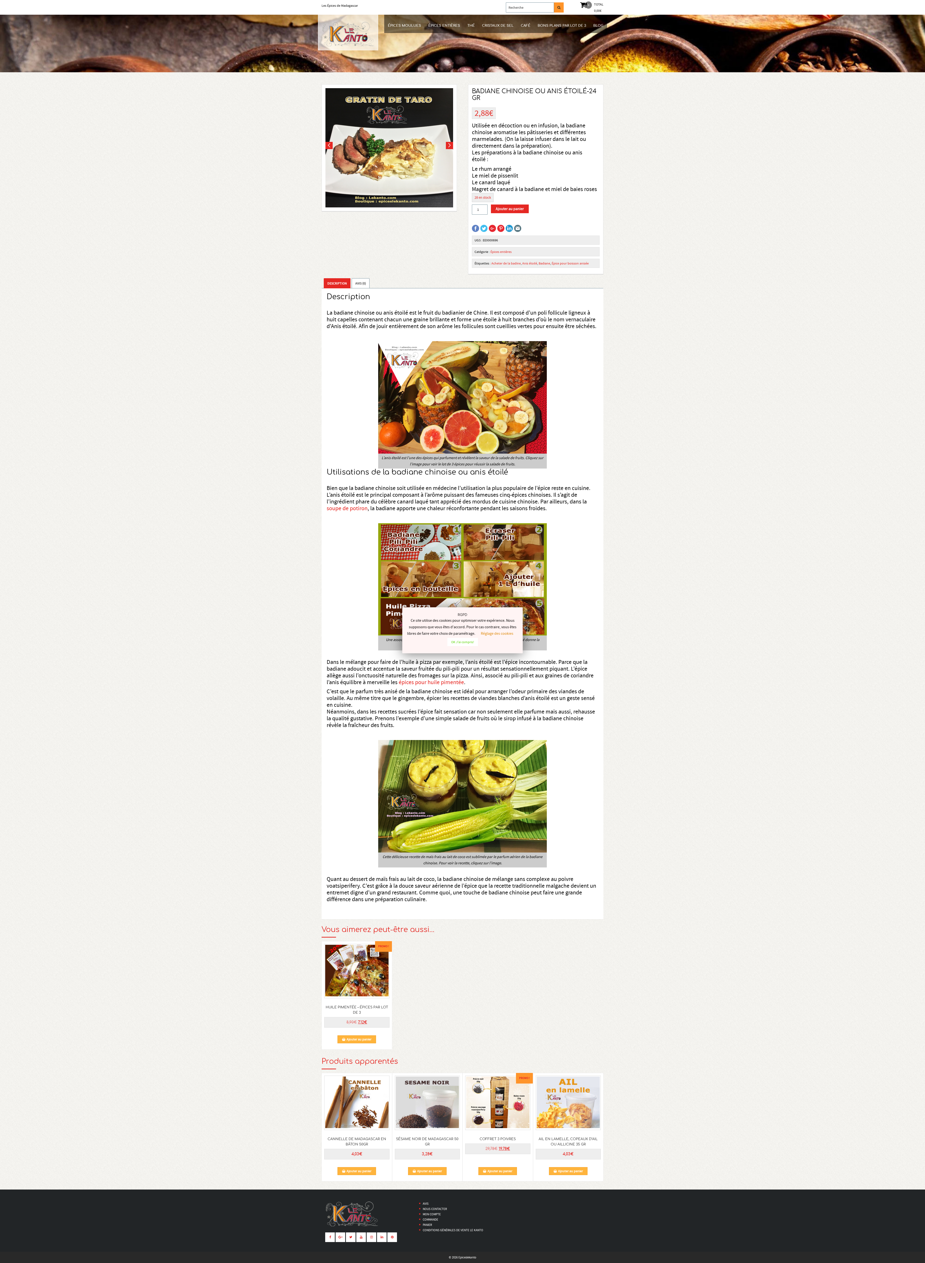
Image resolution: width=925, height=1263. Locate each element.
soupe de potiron (347, 508)
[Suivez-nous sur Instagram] (371, 1237)
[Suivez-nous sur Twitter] (351, 1237)
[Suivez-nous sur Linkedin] (382, 1237)
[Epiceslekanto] (348, 32)
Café (525, 25)
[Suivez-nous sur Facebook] (330, 1237)
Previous (329, 145)
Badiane (544, 263)
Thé (471, 25)
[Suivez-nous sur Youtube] (361, 1237)
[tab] (337, 283)
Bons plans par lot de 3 (562, 25)
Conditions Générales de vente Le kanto (453, 1230)
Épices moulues (404, 25)
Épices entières (444, 25)
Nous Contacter (435, 1209)
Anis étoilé (529, 263)
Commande (430, 1219)
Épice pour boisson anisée (570, 263)
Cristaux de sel (498, 25)
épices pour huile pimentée (431, 682)
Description (337, 283)
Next (449, 145)
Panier (427, 1225)
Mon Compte (432, 1214)
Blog (598, 25)
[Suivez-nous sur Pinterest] (392, 1237)
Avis (426, 1204)
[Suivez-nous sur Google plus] (340, 1237)
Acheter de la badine (506, 263)
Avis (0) (360, 283)
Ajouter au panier (510, 208)
